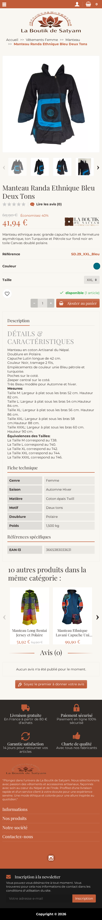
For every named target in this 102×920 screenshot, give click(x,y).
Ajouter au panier (82, 303)
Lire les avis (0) (49, 204)
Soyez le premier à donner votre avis (54, 684)
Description (18, 320)
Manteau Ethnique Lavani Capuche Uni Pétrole (72, 635)
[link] (51, 858)
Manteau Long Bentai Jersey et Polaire (29, 632)
